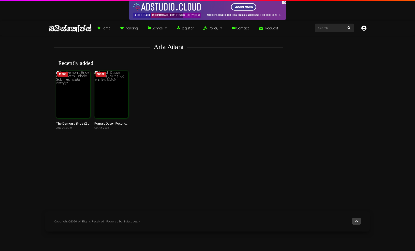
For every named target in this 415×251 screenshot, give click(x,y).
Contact (242, 28)
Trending (131, 28)
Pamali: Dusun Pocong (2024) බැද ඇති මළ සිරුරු (127, 124)
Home (105, 28)
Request (271, 28)
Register (187, 28)
